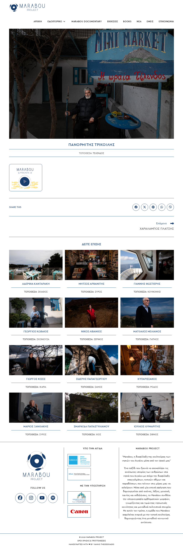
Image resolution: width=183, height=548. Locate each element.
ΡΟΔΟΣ (154, 387)
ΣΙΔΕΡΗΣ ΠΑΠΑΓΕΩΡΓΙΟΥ (91, 379)
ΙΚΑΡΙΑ (42, 387)
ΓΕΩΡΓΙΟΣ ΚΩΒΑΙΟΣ (36, 331)
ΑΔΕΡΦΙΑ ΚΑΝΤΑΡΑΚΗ (36, 283)
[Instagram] (31, 498)
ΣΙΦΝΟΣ (154, 434)
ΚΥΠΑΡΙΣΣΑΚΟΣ (147, 379)
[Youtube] (42, 498)
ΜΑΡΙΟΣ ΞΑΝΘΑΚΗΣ (35, 426)
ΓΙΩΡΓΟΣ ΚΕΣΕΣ (35, 379)
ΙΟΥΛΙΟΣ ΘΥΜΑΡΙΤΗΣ (147, 426)
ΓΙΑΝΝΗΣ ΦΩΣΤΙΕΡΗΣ (147, 283)
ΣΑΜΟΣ (98, 387)
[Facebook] (20, 498)
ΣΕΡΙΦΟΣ (98, 339)
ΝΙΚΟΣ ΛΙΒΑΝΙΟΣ (91, 331)
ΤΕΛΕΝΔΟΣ (98, 153)
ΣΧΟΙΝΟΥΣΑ (43, 339)
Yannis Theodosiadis (103, 544)
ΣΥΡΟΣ (98, 292)
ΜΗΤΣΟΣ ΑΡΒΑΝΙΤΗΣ (91, 283)
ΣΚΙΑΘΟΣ (43, 292)
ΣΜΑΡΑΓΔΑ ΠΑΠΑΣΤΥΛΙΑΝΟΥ (91, 426)
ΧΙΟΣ (98, 434)
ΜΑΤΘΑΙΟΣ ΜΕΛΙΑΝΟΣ (147, 331)
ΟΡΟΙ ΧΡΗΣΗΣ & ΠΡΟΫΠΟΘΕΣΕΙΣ (91, 541)
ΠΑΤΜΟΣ (154, 339)
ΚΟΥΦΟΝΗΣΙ (154, 292)
